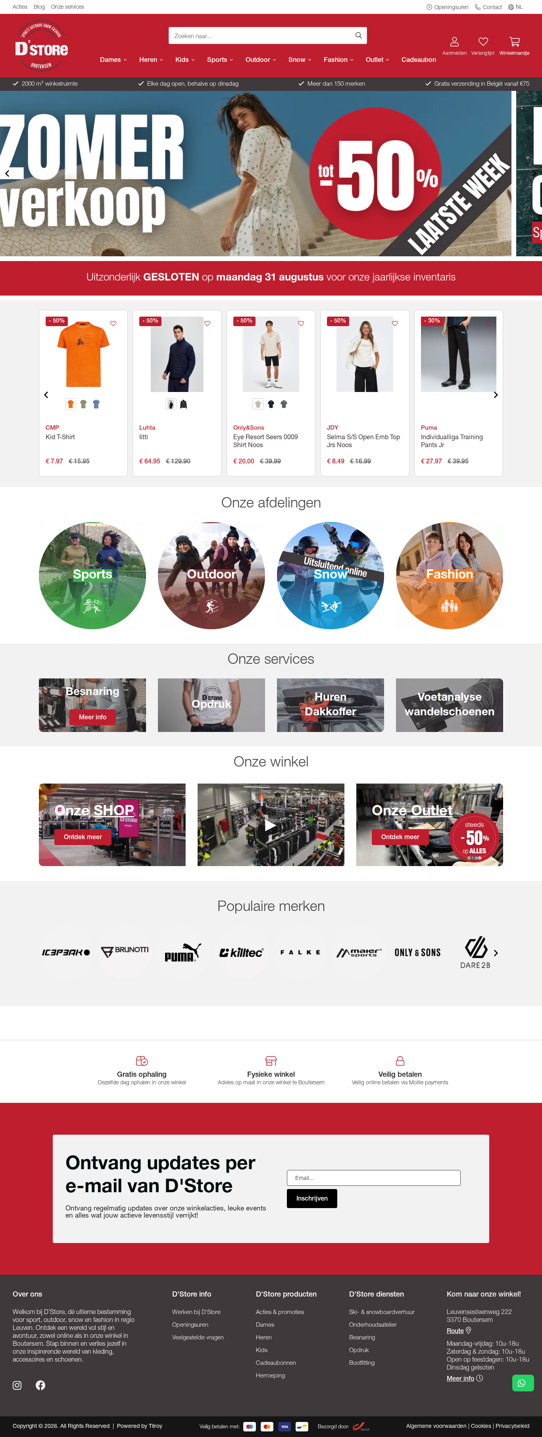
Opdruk (359, 1351)
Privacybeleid (512, 1426)
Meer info (460, 1379)
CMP (52, 428)
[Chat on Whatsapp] (523, 1383)
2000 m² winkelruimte (49, 84)
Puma (429, 428)
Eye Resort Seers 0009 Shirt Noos (265, 442)
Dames (111, 60)
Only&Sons (248, 428)
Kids (183, 60)
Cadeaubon (419, 60)
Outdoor (259, 60)
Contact (491, 8)
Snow (298, 60)
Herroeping (270, 1376)
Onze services (67, 7)
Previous (13, 173)
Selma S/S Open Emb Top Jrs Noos (363, 442)
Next (528, 173)
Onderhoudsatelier (373, 1325)
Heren (149, 60)
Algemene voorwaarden (437, 1426)
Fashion (337, 60)
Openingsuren (451, 8)
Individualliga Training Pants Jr (452, 442)
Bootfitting (362, 1363)
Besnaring (362, 1338)
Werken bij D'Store (196, 1313)
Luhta (147, 428)
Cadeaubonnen (276, 1363)
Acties (20, 7)
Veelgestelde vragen (198, 1338)
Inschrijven (312, 1199)
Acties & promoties (280, 1313)
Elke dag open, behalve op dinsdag (192, 84)
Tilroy (155, 1426)
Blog (39, 7)
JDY (332, 428)
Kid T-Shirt (60, 438)
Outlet (375, 60)
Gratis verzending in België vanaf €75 (481, 84)
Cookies (482, 1426)
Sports (218, 60)
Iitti (143, 438)
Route (455, 1332)
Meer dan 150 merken (335, 84)
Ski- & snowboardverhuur (382, 1313)
